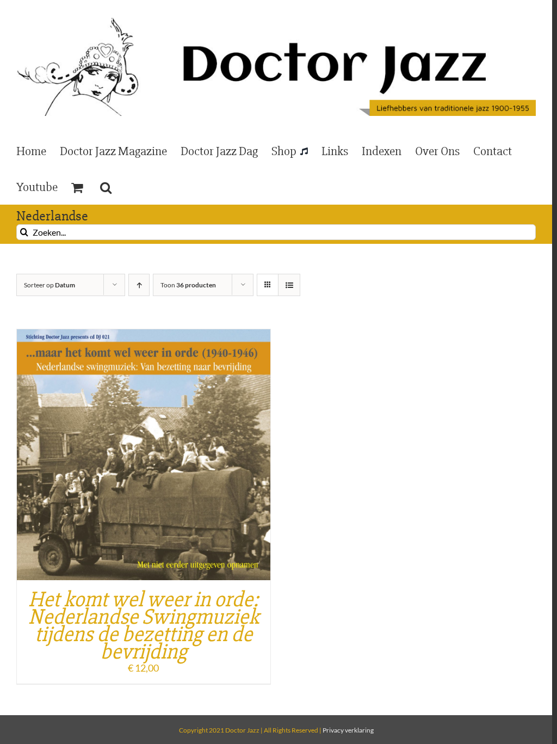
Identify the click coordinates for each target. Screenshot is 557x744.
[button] (106, 187)
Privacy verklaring (348, 730)
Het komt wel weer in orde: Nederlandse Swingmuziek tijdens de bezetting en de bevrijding (143, 625)
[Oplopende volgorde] (139, 285)
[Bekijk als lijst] (289, 285)
